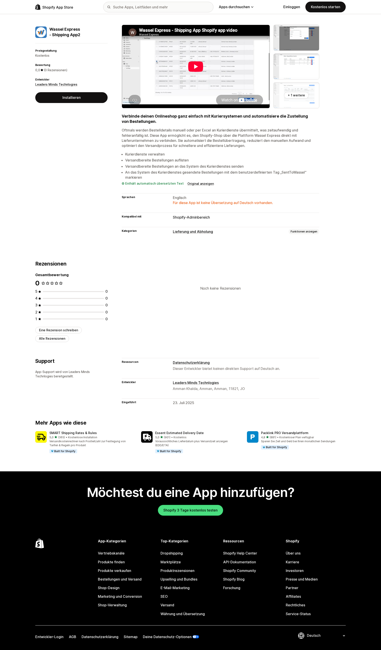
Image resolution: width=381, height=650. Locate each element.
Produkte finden (111, 562)
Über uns (293, 553)
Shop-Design (109, 588)
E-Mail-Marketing (175, 588)
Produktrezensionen (177, 570)
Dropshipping (172, 553)
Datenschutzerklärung (191, 362)
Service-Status (298, 614)
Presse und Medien (302, 579)
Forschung (231, 588)
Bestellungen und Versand (120, 579)
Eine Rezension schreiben (58, 330)
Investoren (295, 570)
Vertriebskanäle (111, 553)
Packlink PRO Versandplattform (284, 433)
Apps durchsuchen (234, 7)
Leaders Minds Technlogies (56, 84)
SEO (164, 596)
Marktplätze (171, 562)
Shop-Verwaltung (112, 605)
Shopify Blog (234, 579)
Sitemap (131, 637)
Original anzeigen (200, 183)
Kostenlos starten (325, 7)
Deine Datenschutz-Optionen (167, 637)
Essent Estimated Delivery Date (179, 433)
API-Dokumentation (239, 562)
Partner (292, 588)
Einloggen (291, 7)
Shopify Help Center (240, 553)
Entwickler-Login (49, 637)
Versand (167, 605)
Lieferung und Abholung (193, 231)
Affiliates (293, 596)
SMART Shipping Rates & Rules (73, 433)
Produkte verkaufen (114, 570)
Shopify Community (239, 570)
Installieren (71, 97)
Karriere (292, 562)
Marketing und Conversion (120, 596)
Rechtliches (295, 605)
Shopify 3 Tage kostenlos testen (190, 510)
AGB (72, 637)
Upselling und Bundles (179, 579)
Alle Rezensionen (52, 338)
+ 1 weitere (296, 95)
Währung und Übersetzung (183, 614)
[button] (84, 442)
